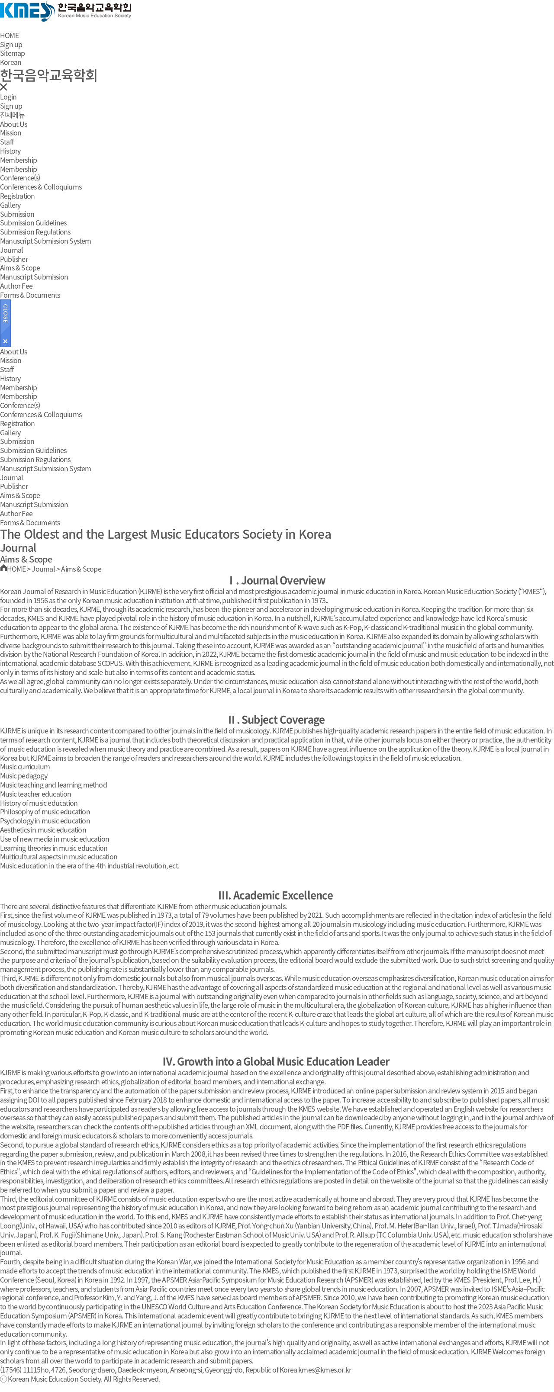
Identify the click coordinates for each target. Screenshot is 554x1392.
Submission (17, 214)
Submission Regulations (35, 231)
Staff (6, 141)
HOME (9, 35)
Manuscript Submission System (45, 240)
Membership (18, 159)
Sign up (11, 44)
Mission (10, 132)
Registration (17, 195)
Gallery (10, 204)
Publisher (14, 259)
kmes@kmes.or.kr (324, 1369)
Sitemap (12, 53)
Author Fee (16, 285)
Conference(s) (20, 177)
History (10, 150)
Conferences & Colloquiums (40, 186)
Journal (11, 249)
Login (8, 96)
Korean (10, 62)
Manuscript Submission (34, 276)
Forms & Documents (30, 294)
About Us (13, 124)
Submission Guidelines (33, 222)
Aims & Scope (20, 267)
